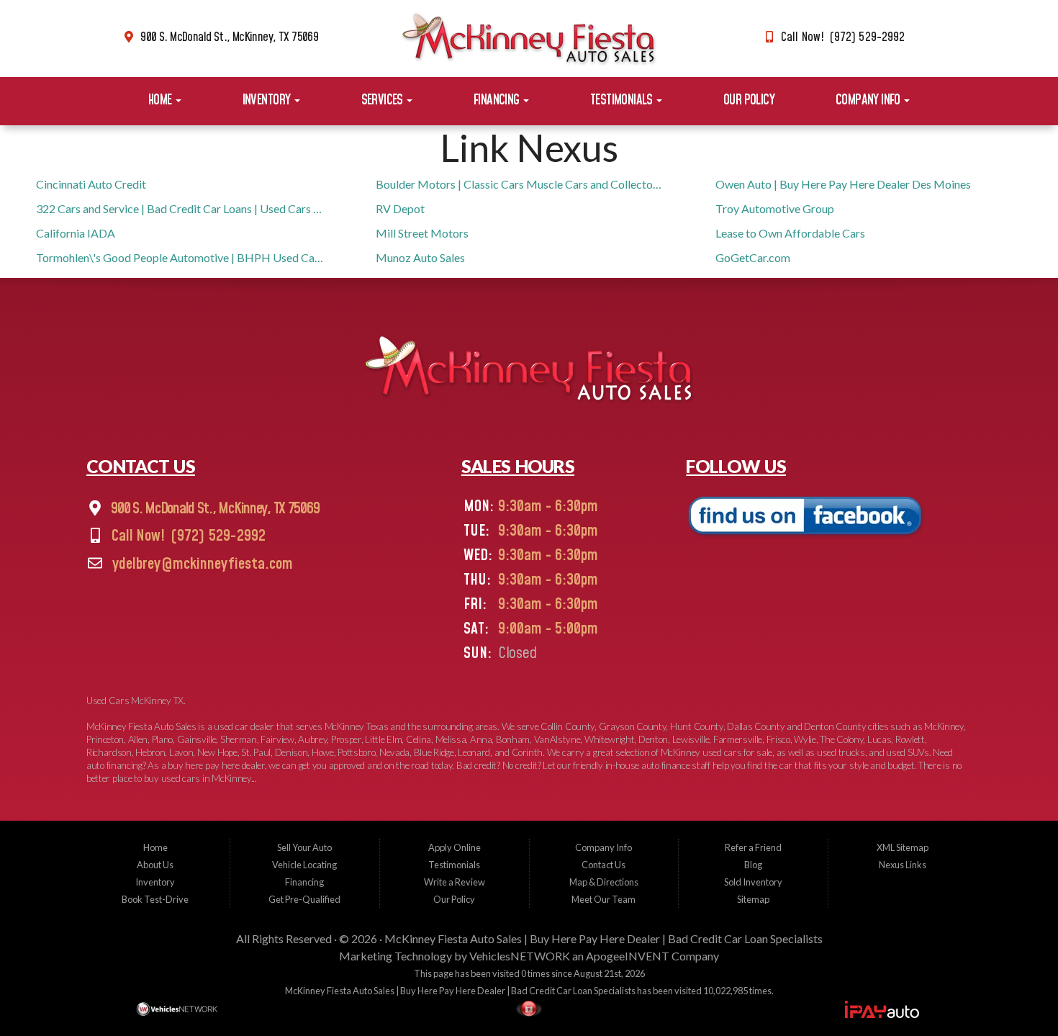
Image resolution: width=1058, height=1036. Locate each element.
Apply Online (454, 847)
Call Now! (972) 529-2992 (843, 37)
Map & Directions (603, 882)
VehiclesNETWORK (519, 956)
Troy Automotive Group (774, 208)
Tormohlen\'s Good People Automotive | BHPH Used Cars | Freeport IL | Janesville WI (180, 257)
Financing (498, 100)
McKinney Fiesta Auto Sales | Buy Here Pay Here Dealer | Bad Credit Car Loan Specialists (603, 938)
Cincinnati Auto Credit (91, 184)
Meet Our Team (603, 899)
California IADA (75, 233)
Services (383, 100)
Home (161, 100)
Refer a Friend (753, 847)
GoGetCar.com (752, 257)
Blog (753, 864)
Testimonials (622, 100)
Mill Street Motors (422, 233)
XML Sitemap (902, 847)
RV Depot (400, 208)
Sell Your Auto (304, 847)
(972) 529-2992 (217, 537)
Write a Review (454, 882)
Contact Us (603, 864)
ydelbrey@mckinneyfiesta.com (201, 564)
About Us (155, 864)
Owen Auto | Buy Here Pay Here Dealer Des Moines (843, 184)
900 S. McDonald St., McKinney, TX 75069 (229, 37)
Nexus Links (902, 864)
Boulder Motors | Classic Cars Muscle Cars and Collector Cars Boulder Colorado (520, 184)
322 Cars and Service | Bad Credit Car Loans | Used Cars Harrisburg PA (180, 208)
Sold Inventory (753, 882)
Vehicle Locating (304, 864)
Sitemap (753, 899)
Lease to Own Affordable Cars (790, 233)
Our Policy (748, 100)
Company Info (869, 100)
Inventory (268, 100)
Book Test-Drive (155, 899)
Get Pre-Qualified (304, 899)
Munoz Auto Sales (420, 257)
